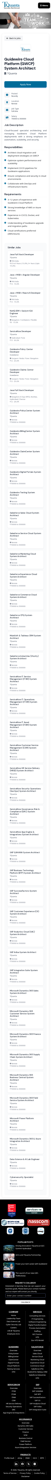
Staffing (37, 1331)
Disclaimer (25, 1476)
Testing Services (13, 1369)
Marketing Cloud (37, 1359)
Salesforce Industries (37, 1375)
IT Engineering (37, 1319)
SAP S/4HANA (37, 1391)
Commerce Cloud (37, 1366)
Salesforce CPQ (37, 1369)
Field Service (25, 1441)
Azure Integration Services (25, 1447)
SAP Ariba (37, 1406)
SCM (25, 1435)
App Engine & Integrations (13, 1412)
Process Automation (37, 1328)
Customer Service (25, 1429)
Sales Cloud (37, 1353)
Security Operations (14, 1406)
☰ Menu (44, 5)
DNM (27, 1458)
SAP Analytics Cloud (38, 1403)
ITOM (13, 1394)
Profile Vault (9, 1458)
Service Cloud (37, 1356)
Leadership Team (13, 1318)
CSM (14, 1400)
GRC (13, 1409)
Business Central (25, 1438)
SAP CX (37, 1400)
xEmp (20, 1458)
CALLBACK (25, 1302)
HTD (37, 1337)
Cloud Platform (13, 1366)
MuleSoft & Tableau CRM (37, 1372)
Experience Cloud (37, 1362)
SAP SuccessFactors (37, 1397)
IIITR (42, 1458)
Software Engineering (37, 1322)
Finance (25, 1432)
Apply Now (25, 84)
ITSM (14, 1391)
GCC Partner (37, 1334)
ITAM (14, 1397)
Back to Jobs (15, 38)
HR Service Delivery (13, 1403)
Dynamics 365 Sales (25, 1426)
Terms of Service (9, 1473)
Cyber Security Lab (13, 1324)
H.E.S (35, 1458)
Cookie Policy (39, 1473)
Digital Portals (13, 1362)
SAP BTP (37, 1394)
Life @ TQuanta (13, 1330)
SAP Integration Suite (37, 1409)
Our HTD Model (37, 1340)
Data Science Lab (13, 1321)
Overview (13, 1350)
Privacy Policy (25, 1473)
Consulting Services (37, 1316)
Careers (13, 1327)
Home (13, 1315)
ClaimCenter (13, 1359)
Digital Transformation (37, 1325)
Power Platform (25, 1444)
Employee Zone (13, 1334)
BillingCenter (13, 1356)
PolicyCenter (13, 1353)
